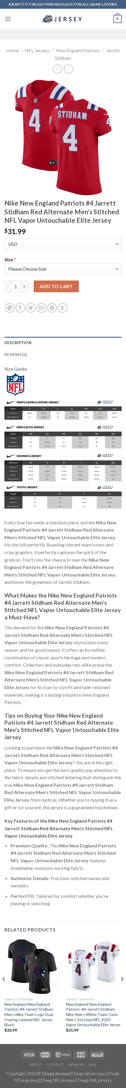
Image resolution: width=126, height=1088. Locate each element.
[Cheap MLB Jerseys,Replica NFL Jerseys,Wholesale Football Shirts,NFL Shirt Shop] (63, 19)
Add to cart (56, 286)
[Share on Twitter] (31, 308)
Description (17, 342)
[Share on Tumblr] (62, 308)
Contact (56, 1064)
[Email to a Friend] (41, 308)
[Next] (122, 990)
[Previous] (4, 990)
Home (12, 50)
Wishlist (77, 1064)
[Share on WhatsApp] (10, 308)
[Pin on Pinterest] (52, 308)
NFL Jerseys (37, 50)
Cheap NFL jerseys (57, 1080)
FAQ (92, 1064)
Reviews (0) (15, 354)
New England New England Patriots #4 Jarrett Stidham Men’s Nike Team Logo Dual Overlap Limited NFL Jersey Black (28, 1014)
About (36, 1064)
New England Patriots (78, 50)
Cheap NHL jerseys (94, 1080)
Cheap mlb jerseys (88, 1073)
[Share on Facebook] (20, 308)
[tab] (63, 342)
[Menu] (7, 19)
